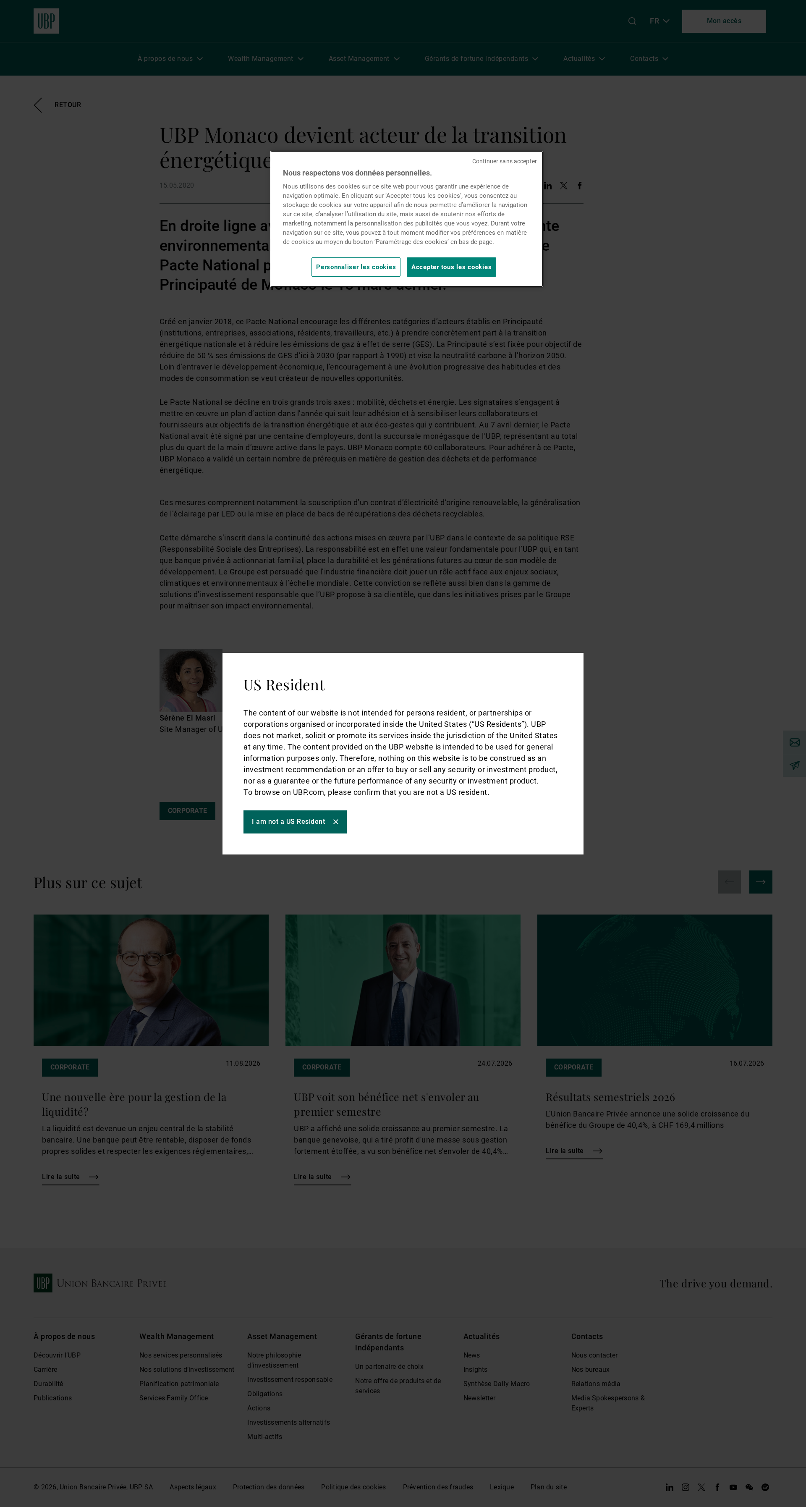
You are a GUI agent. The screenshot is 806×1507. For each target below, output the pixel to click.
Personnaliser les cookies (356, 267)
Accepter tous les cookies (451, 267)
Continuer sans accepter (504, 161)
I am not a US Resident (288, 822)
